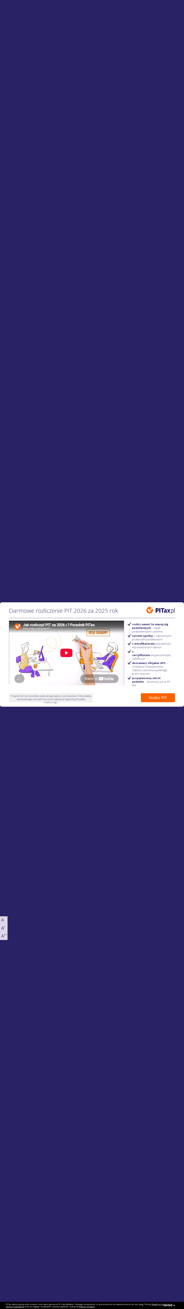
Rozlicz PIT (158, 698)
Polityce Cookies (87, 1306)
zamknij (167, 1305)
